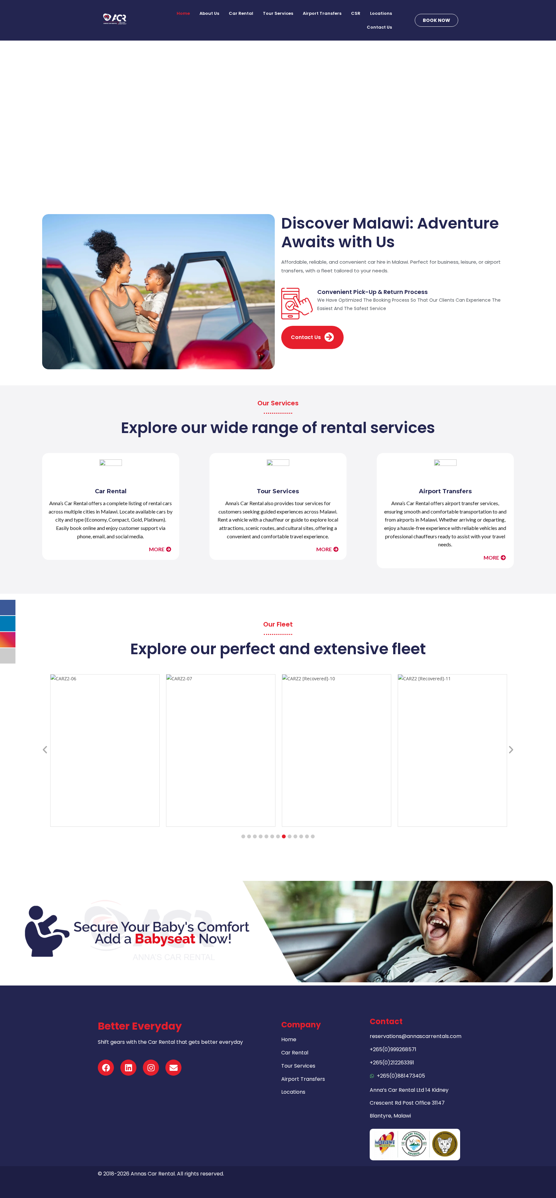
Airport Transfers (322, 13)
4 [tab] (261, 836)
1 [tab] (243, 836)
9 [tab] (290, 836)
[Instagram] (151, 1068)
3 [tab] (255, 836)
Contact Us (379, 27)
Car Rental (241, 13)
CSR (355, 13)
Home (183, 13)
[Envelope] (173, 1068)
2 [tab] (249, 836)
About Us (209, 13)
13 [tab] (313, 836)
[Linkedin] (128, 1068)
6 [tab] (272, 836)
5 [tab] (266, 836)
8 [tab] (284, 836)
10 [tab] (295, 836)
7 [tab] (278, 836)
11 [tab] (301, 836)
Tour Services (278, 13)
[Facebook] (106, 1068)
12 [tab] (307, 836)
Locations (381, 13)
